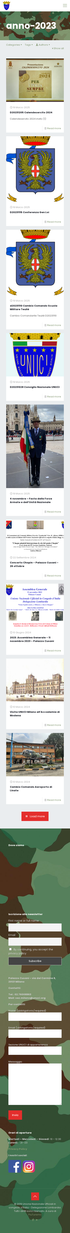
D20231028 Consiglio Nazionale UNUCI (35, 387)
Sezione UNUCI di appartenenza (28, 1044)
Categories (13, 45)
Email (11, 935)
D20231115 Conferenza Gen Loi (29, 212)
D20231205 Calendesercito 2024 (31, 112)
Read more (54, 128)
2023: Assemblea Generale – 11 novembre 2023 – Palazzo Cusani (32, 639)
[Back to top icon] (35, 1196)
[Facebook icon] (33, 1220)
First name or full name (23, 921)
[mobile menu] (65, 5)
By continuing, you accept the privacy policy (30, 951)
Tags (28, 45)
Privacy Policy (17, 1149)
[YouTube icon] (37, 1220)
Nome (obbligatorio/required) (27, 1010)
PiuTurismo (35, 1214)
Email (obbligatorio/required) (26, 1027)
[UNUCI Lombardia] (6, 5)
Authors (43, 45)
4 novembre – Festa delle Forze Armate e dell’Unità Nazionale (31, 500)
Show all (59, 48)
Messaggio (15, 1061)
